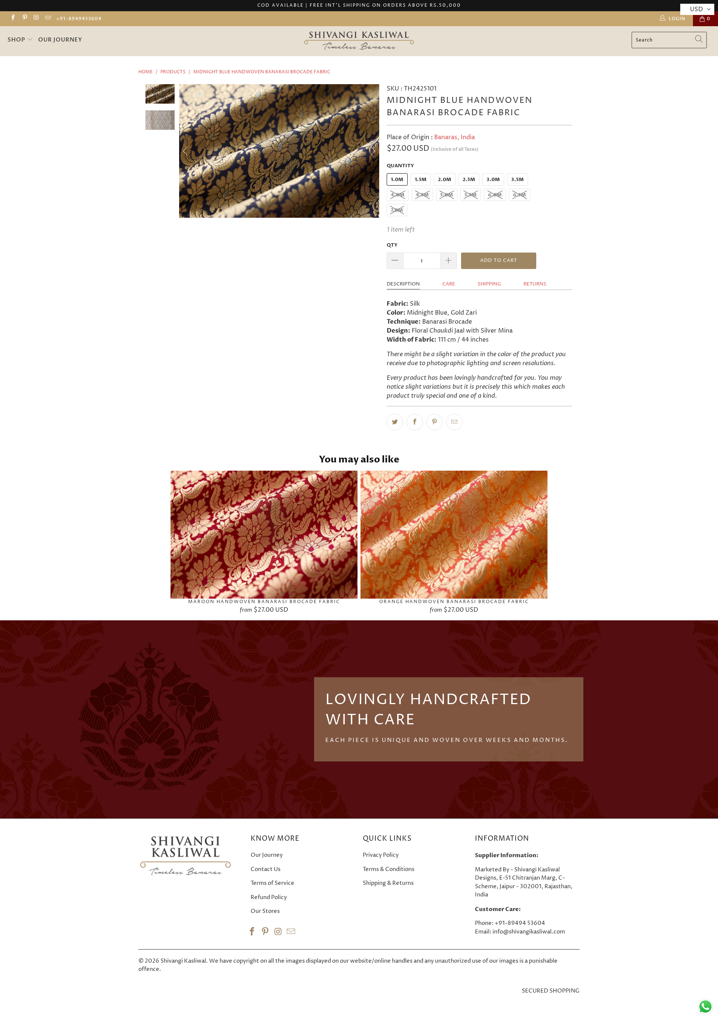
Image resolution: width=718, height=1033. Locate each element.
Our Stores (265, 911)
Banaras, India (454, 137)
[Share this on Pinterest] (434, 422)
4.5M (422, 195)
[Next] (372, 150)
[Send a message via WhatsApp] (705, 1006)
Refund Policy (269, 897)
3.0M (493, 179)
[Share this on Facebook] (414, 422)
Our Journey (60, 39)
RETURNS (535, 284)
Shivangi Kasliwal (183, 961)
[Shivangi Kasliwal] (359, 41)
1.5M (421, 179)
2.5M (469, 179)
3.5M (517, 179)
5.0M (446, 195)
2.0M (444, 179)
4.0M (398, 195)
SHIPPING (489, 284)
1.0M (397, 179)
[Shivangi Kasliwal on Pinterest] (24, 18)
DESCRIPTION (403, 284)
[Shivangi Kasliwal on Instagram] (36, 18)
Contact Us (265, 869)
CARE (448, 284)
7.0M (397, 210)
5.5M (470, 195)
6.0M (495, 195)
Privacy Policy (381, 855)
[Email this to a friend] (454, 422)
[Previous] (186, 150)
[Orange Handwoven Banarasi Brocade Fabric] (453, 535)
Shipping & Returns (388, 883)
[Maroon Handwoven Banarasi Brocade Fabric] (264, 535)
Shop (17, 39)
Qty (392, 245)
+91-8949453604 (79, 19)
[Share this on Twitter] (395, 422)
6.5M (519, 195)
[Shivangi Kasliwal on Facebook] (12, 18)
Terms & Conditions (388, 869)
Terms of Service (272, 883)
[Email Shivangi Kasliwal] (48, 18)
